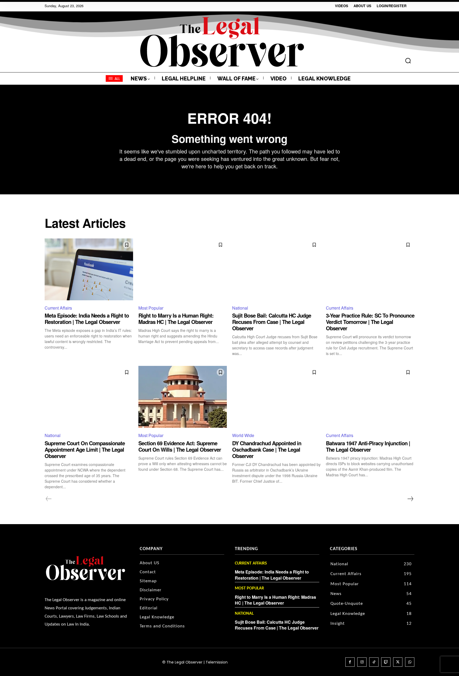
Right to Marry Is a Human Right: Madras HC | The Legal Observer (176, 318)
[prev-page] (49, 499)
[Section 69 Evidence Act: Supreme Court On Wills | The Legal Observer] (182, 397)
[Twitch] (385, 662)
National (240, 308)
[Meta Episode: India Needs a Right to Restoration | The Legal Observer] (89, 269)
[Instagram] (362, 662)
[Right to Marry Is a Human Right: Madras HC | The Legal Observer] (182, 269)
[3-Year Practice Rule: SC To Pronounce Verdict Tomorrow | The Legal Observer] (370, 269)
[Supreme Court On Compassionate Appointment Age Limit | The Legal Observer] (89, 397)
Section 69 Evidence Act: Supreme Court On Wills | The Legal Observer (179, 446)
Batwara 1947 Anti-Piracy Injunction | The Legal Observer (368, 446)
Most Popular (150, 308)
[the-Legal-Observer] (222, 42)
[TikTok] (374, 662)
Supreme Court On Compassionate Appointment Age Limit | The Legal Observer (85, 449)
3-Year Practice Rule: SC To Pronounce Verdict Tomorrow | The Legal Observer (370, 321)
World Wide (243, 435)
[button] (408, 60)
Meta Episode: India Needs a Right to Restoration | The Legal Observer (87, 318)
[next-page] (410, 499)
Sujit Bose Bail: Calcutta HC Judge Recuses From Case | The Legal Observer (271, 321)
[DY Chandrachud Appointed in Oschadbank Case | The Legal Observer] (276, 397)
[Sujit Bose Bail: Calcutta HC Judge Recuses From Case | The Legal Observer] (276, 269)
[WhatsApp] (409, 662)
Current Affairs (58, 308)
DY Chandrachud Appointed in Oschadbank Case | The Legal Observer (266, 449)
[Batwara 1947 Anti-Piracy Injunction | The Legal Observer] (370, 397)
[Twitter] (397, 662)
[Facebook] (350, 662)
